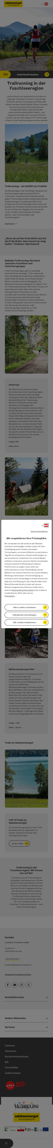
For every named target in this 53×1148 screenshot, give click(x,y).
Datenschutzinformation (23, 590)
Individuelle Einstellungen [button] (24, 615)
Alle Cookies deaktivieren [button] (24, 622)
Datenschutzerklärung (39, 531)
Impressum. (10, 596)
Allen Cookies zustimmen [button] (24, 607)
